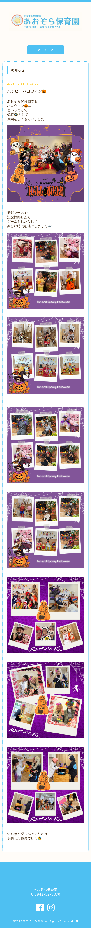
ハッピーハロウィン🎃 (27, 91)
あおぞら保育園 (33, 921)
